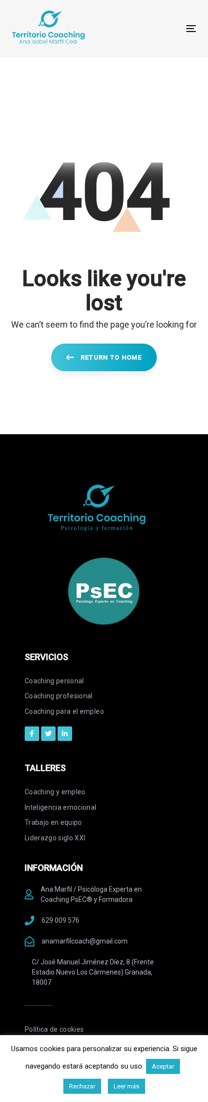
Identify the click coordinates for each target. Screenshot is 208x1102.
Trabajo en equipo (53, 822)
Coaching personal (54, 681)
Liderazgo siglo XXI (55, 838)
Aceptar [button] (163, 1066)
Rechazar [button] (82, 1086)
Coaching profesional (59, 696)
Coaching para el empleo (64, 711)
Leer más (126, 1086)
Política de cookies (54, 1029)
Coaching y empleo (55, 792)
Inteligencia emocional (61, 807)
